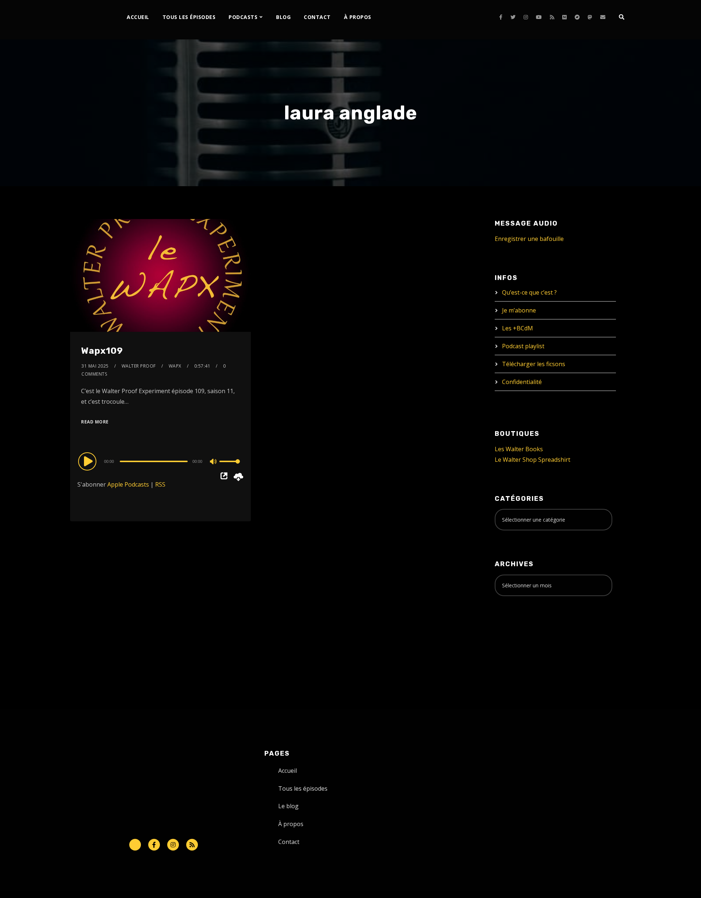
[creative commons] (517, 630)
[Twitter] (513, 17)
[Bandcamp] (577, 17)
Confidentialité (522, 382)
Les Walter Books (519, 449)
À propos (357, 17)
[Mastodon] (590, 17)
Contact (317, 17)
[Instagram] (526, 17)
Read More (95, 422)
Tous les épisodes (189, 17)
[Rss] (192, 845)
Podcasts (243, 17)
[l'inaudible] (89, 19)
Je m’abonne (519, 310)
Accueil (138, 17)
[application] (160, 461)
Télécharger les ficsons (533, 364)
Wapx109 (102, 351)
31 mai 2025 (95, 366)
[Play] (88, 461)
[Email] (602, 17)
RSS (160, 484)
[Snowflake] (135, 845)
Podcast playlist (523, 346)
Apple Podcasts (128, 484)
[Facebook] (500, 17)
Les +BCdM (517, 328)
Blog (283, 17)
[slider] (229, 467)
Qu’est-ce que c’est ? (529, 292)
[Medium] (564, 17)
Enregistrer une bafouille (529, 239)
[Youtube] (539, 17)
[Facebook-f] (154, 845)
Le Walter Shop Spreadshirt (532, 460)
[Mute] (213, 462)
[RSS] (552, 17)
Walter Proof (139, 366)
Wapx (175, 366)
